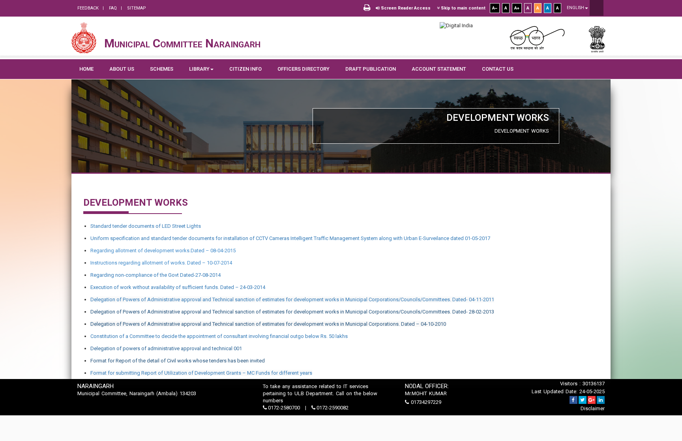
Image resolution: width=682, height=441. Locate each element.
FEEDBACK (88, 8)
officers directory (303, 69)
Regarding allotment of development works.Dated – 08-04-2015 (163, 250)
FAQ (112, 8)
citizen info (245, 69)
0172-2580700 (284, 408)
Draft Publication (370, 69)
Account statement (439, 69)
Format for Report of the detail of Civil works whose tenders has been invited (177, 361)
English (576, 8)
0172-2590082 (331, 408)
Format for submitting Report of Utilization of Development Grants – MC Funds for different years (201, 373)
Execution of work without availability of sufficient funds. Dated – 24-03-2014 (177, 287)
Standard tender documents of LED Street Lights (145, 226)
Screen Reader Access (405, 8)
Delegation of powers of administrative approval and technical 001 (166, 348)
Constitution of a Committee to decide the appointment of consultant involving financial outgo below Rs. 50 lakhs (219, 336)
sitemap (136, 8)
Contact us (497, 69)
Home (86, 69)
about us (121, 69)
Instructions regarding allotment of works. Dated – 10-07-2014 (161, 263)
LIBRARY (199, 69)
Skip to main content (462, 8)
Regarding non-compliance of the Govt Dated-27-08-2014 (155, 275)
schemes (161, 69)
